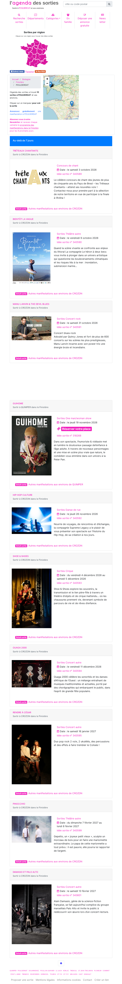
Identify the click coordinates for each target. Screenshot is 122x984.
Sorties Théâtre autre (69, 233)
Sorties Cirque (65, 570)
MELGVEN (73, 974)
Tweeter (29, 71)
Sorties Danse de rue (68, 509)
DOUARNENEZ (34, 970)
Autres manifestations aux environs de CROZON (55, 208)
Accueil (15, 79)
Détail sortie (21, 209)
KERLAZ (66, 970)
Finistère (20, 82)
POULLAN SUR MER (47, 970)
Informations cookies (69, 979)
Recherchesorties (19, 20)
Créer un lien (101, 979)
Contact (87, 979)
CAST (81, 974)
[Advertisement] (87, 49)
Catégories (52, 18)
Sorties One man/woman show (74, 418)
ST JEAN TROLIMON (85, 970)
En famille (68, 20)
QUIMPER (13, 970)
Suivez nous (18, 71)
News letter (102, 20)
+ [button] (47, 79)
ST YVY (66, 974)
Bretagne (26, 79)
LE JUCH (59, 970)
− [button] (47, 83)
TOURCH (53, 974)
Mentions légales (45, 979)
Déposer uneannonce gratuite (85, 22)
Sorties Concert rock (69, 318)
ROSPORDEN (34, 974)
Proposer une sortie (22, 979)
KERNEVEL (45, 974)
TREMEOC (25, 974)
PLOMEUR (97, 970)
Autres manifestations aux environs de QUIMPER (55, 484)
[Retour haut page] (61, 963)
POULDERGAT (22, 970)
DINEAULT (87, 974)
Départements (36, 18)
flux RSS (41, 71)
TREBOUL (73, 970)
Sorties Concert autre (69, 662)
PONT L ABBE (16, 974)
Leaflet (75, 118)
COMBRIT (106, 970)
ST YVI (59, 974)
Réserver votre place (76, 429)
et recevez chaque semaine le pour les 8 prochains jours (24, 125)
